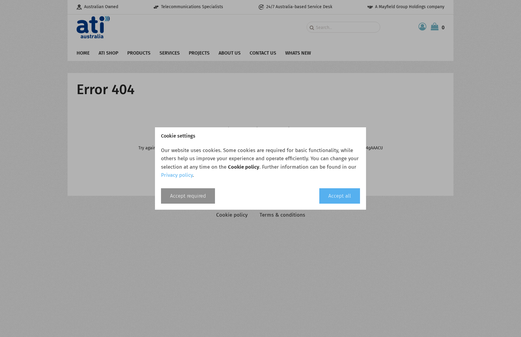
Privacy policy (177, 175)
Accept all (339, 196)
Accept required (188, 196)
